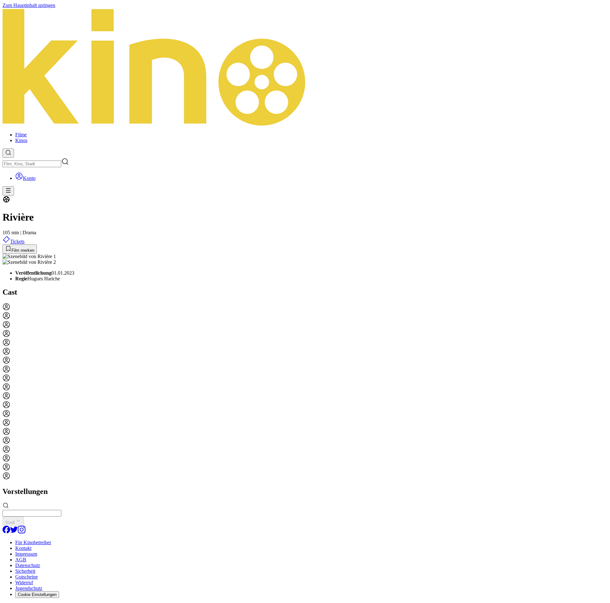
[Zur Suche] (8, 153)
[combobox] (32, 164)
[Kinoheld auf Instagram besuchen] (21, 531)
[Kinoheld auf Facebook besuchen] (6, 531)
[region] (305, 392)
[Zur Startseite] (305, 67)
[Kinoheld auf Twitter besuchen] (14, 531)
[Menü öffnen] (8, 190)
